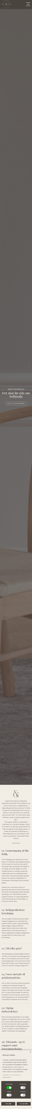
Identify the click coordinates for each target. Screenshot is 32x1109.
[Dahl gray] (6, 4)
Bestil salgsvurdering (16, 403)
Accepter (24, 1103)
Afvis (8, 1103)
